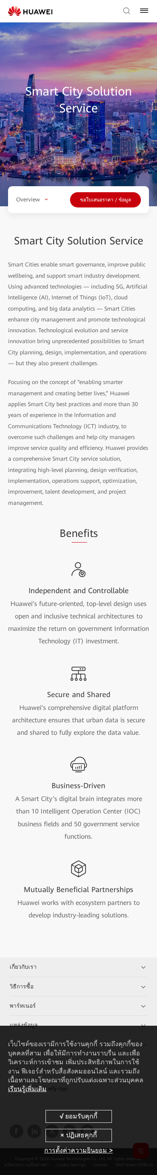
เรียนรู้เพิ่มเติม (27, 1089)
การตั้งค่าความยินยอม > (78, 1150)
